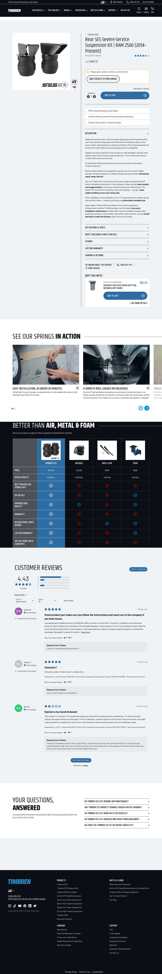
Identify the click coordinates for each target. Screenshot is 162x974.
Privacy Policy (71, 972)
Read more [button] (85, 632)
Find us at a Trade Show (67, 937)
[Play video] (77, 388)
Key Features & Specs (95, 228)
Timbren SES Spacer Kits (67, 888)
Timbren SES (93, 34)
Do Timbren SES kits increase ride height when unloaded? (112, 819)
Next (146, 408)
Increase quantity (94, 96)
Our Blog (112, 900)
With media (68, 600)
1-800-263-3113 (14, 896)
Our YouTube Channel (118, 896)
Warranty (113, 945)
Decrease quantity (88, 96)
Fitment (89, 242)
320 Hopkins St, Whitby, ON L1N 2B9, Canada (26, 899)
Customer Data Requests (120, 949)
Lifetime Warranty (94, 248)
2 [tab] (14, 408)
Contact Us (114, 952)
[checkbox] (70, 600)
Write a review (138, 569)
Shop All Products (64, 919)
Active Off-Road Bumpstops (69, 896)
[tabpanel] (44, 373)
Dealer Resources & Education (70, 941)
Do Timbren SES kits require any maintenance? (107, 801)
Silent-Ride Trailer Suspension (69, 903)
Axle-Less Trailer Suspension (69, 900)
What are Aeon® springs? (119, 884)
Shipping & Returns (94, 255)
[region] (81, 493)
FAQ (111, 929)
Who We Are (62, 929)
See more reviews (81, 760)
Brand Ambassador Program (69, 933)
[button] (141, 55)
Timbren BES (62, 915)
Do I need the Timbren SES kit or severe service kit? (109, 825)
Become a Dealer (64, 945)
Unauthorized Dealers (118, 937)
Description (90, 133)
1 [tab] (12, 408)
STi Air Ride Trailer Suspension (70, 911)
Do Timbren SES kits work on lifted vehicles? (106, 813)
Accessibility (97, 972)
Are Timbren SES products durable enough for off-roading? (113, 807)
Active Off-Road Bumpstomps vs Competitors (129, 888)
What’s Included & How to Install (101, 235)
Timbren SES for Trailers (67, 892)
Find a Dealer (114, 933)
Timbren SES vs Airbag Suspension (124, 892)
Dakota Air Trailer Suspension (69, 907)
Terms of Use (84, 972)
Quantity (91, 93)
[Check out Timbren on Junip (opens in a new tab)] (85, 765)
